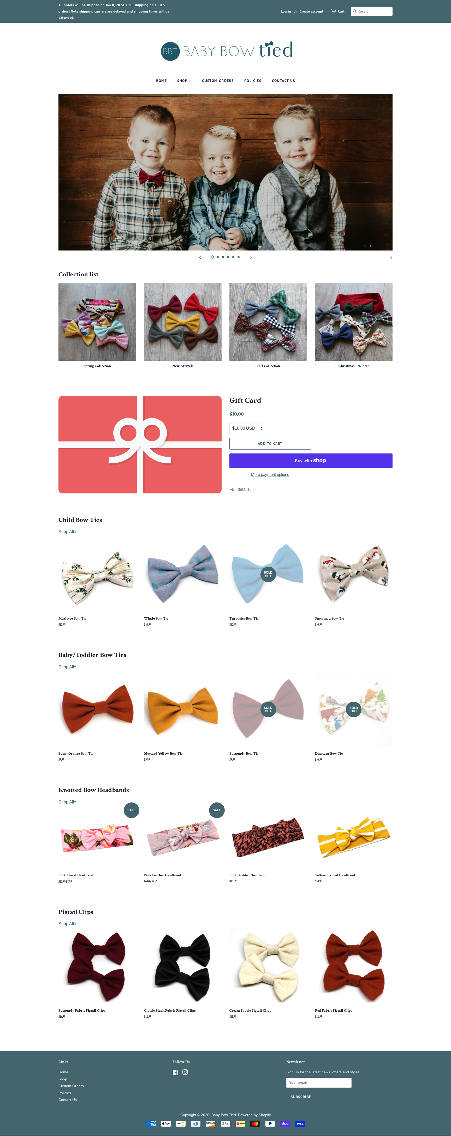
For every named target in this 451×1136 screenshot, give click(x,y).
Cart (341, 11)
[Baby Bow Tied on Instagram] (185, 1073)
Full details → (242, 489)
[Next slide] (251, 257)
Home (161, 80)
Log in (286, 11)
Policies (252, 80)
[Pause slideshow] (390, 257)
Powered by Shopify (254, 1115)
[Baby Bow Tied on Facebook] (176, 1073)
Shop (182, 80)
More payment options (270, 474)
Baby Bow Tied (223, 1115)
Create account (311, 11)
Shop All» (67, 531)
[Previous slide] (200, 257)
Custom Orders (218, 80)
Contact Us (283, 80)
